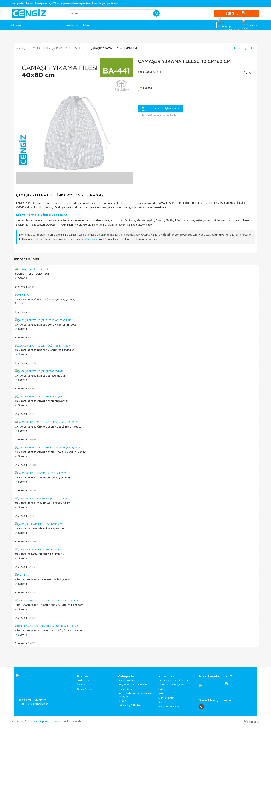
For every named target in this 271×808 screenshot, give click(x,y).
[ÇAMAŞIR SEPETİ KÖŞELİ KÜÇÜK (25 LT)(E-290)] (43, 345)
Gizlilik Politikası (85, 689)
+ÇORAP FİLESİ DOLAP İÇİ (32, 273)
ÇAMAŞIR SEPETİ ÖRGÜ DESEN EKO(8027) (41, 401)
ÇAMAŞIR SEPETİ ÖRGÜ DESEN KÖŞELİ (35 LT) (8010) (48, 426)
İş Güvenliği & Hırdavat (130, 705)
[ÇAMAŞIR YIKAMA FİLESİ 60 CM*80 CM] (38, 549)
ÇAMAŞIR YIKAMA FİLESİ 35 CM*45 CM (39, 528)
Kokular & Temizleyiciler (171, 684)
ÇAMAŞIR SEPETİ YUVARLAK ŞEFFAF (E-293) (42, 502)
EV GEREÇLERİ (40, 48)
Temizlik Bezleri (126, 680)
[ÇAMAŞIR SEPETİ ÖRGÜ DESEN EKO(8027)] (40, 396)
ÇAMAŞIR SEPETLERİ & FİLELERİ (69, 48)
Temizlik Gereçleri (127, 689)
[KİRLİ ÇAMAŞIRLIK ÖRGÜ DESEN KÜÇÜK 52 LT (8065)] (46, 626)
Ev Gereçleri (165, 689)
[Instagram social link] (201, 706)
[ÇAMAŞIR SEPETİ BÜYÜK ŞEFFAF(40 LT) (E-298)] (22, 294)
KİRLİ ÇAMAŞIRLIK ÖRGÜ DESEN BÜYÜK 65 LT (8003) (49, 605)
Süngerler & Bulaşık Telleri (132, 684)
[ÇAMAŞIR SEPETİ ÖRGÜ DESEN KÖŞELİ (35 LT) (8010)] (46, 421)
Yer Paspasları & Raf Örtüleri (174, 680)
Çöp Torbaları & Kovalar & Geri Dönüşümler (134, 695)
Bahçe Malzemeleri (169, 706)
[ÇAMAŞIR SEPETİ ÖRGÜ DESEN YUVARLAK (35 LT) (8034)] (48, 447)
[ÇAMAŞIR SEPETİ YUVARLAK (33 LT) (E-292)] (40, 472)
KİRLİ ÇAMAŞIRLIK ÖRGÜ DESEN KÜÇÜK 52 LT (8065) (49, 630)
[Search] (156, 13)
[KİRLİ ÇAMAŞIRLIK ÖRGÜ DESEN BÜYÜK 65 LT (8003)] (46, 600)
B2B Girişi (232, 13)
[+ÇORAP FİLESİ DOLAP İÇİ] (31, 269)
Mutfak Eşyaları (166, 697)
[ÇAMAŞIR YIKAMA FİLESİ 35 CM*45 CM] (38, 524)
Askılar (162, 693)
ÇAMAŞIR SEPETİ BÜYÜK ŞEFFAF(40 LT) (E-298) (45, 299)
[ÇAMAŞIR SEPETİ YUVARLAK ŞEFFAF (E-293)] (41, 498)
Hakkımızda (83, 680)
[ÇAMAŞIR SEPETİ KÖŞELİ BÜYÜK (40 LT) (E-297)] (43, 320)
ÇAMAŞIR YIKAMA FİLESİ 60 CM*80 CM (39, 553)
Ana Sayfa (22, 48)
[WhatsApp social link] (254, 72)
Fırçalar (122, 700)
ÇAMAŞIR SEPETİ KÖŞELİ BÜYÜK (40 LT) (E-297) (45, 324)
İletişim (81, 684)
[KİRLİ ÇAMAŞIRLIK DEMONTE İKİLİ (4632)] (22, 575)
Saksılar (162, 702)
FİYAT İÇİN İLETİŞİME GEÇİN (163, 108)
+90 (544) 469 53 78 (228, 30)
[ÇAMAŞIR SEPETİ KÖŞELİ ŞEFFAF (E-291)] (39, 371)
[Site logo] (29, 13)
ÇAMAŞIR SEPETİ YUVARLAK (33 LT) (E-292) (42, 477)
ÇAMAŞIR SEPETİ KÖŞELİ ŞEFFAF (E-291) (40, 375)
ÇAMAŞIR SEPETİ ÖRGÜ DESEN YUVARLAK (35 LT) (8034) (50, 452)
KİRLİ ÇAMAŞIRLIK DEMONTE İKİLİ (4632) (42, 579)
